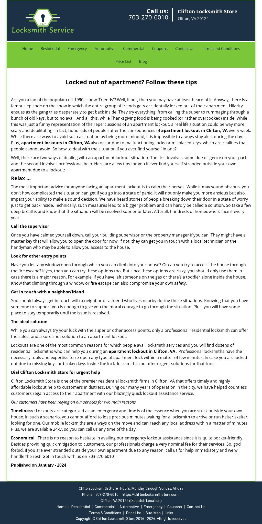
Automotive (105, 48)
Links (169, 513)
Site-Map (153, 513)
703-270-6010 (148, 17)
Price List (123, 61)
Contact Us (184, 48)
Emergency (77, 48)
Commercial (133, 48)
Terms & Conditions (105, 513)
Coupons (160, 48)
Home (27, 48)
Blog (143, 61)
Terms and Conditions (221, 48)
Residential (50, 48)
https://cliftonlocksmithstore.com (150, 494)
